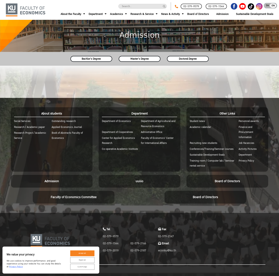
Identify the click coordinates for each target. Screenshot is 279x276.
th (267, 6)
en (273, 6)
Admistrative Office (151, 132)
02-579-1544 (216, 6)
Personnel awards (249, 121)
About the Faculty (71, 14)
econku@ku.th (167, 250)
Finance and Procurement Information (246, 132)
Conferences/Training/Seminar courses (212, 149)
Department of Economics (116, 121)
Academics (116, 14)
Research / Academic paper (29, 127)
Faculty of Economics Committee (74, 197)
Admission (222, 14)
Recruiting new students (203, 143)
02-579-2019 (111, 250)
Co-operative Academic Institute (120, 149)
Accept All (82, 253)
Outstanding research (64, 121)
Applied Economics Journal (67, 127)
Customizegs (82, 266)
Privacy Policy (246, 161)
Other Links (227, 113)
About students (51, 113)
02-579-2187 (138, 250)
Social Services (22, 121)
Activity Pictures (248, 149)
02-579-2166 (138, 243)
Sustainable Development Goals (254, 14)
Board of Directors (198, 14)
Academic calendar (200, 127)
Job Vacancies (246, 143)
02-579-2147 (166, 236)
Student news (197, 121)
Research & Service (142, 14)
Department (96, 14)
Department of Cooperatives (117, 132)
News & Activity (170, 14)
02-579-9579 (191, 6)
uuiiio (139, 181)
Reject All (82, 260)
